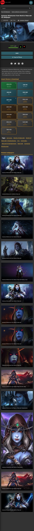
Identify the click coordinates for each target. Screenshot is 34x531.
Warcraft (20, 143)
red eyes (9, 138)
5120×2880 (25, 122)
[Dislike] (24, 46)
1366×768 (25, 84)
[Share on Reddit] (22, 63)
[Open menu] (31, 3)
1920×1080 (25, 92)
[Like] (20, 46)
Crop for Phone (18, 57)
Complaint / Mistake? (24, 20)
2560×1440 (25, 99)
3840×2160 (25, 114)
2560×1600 (8, 107)
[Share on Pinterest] (18, 63)
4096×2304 (8, 122)
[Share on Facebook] (11, 63)
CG (18, 141)
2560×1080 (25, 107)
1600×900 (9, 92)
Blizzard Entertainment (9, 143)
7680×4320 (8, 129)
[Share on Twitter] (15, 63)
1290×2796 (8, 84)
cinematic (24, 141)
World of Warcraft (18, 138)
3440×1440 (8, 114)
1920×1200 (8, 99)
